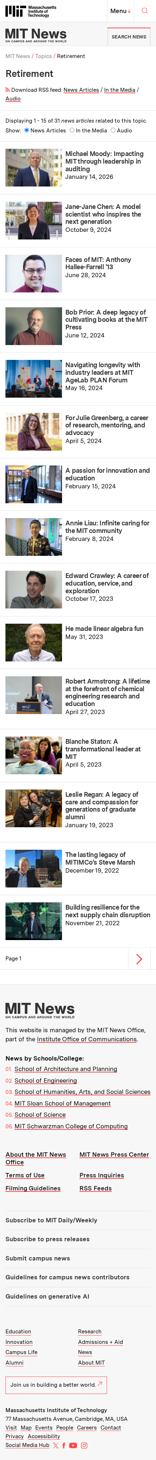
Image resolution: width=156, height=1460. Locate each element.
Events (44, 1427)
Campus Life (21, 1352)
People (64, 1427)
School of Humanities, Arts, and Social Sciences (83, 1091)
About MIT (91, 1362)
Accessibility (44, 1436)
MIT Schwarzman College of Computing (71, 1126)
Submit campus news (37, 1258)
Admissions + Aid (100, 1342)
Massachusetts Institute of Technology (56, 1410)
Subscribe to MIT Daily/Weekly (51, 1220)
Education (18, 1331)
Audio (13, 98)
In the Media (119, 90)
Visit (11, 1427)
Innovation (19, 1342)
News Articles (81, 90)
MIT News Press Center (114, 1154)
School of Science (40, 1114)
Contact (110, 1427)
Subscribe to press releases (47, 1239)
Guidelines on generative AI (47, 1296)
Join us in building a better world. (53, 1385)
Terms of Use (25, 1175)
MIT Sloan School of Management (63, 1103)
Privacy (14, 1436)
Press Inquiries (101, 1175)
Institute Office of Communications (87, 1039)
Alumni (14, 1362)
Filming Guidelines (33, 1188)
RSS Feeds (95, 1188)
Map (26, 1427)
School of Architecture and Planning (66, 1069)
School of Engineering (46, 1080)
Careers (87, 1427)
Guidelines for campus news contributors (67, 1277)
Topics (43, 56)
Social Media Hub (27, 1445)
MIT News (17, 56)
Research (90, 1331)
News (85, 1352)
